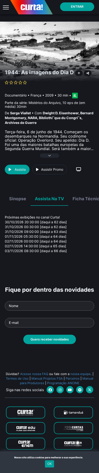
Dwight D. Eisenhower (61, 113)
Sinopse (17, 198)
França (36, 95)
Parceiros (73, 378)
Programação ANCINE (63, 383)
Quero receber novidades (50, 339)
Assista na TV (49, 198)
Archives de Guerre (21, 123)
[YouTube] (70, 389)
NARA (32, 118)
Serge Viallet (20, 113)
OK (49, 464)
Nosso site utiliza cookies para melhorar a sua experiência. (49, 457)
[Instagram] (60, 389)
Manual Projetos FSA (47, 378)
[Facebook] (50, 389)
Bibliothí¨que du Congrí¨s (60, 118)
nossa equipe (80, 374)
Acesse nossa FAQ (34, 374)
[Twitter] (89, 389)
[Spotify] (79, 389)
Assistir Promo (52, 169)
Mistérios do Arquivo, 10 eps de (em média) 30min (45, 104)
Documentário (16, 95)
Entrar (77, 6)
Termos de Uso (17, 378)
